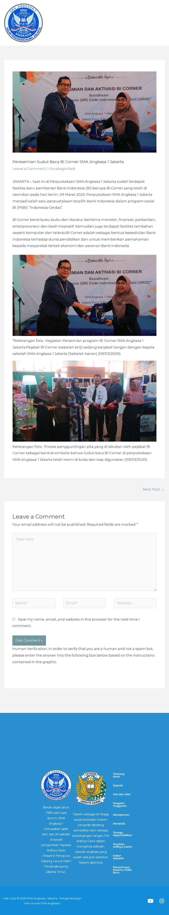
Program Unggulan (120, 804)
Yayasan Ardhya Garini (122, 845)
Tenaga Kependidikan (122, 834)
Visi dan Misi (121, 794)
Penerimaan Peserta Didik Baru (122, 869)
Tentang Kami (118, 775)
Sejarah (118, 785)
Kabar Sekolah (118, 857)
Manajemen (121, 814)
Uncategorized (61, 169)
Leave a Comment (29, 169)
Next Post (153, 489)
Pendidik (119, 823)
